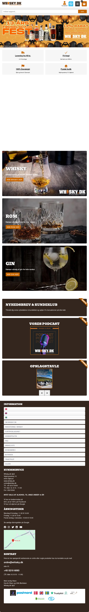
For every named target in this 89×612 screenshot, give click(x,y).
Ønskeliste (10, 445)
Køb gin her (13, 274)
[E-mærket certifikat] (70, 3)
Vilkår (8, 464)
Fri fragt (66, 55)
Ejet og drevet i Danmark (23, 72)
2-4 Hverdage (23, 59)
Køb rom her (13, 227)
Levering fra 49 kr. (23, 55)
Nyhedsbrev (10, 450)
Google (26, 522)
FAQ (6, 441)
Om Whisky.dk (10, 422)
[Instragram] (9, 528)
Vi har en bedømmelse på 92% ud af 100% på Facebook (15, 500)
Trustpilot (9, 459)
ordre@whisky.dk (10, 483)
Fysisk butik (66, 69)
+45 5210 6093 (11, 570)
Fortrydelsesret (12, 431)
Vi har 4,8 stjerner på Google (14, 504)
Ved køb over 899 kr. (66, 59)
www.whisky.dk (9, 481)
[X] (13, 528)
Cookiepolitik (11, 436)
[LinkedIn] (17, 528)
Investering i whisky (14, 427)
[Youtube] (21, 528)
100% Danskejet (23, 69)
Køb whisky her (14, 179)
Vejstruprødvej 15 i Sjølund (66, 72)
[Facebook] (5, 528)
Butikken (9, 455)
